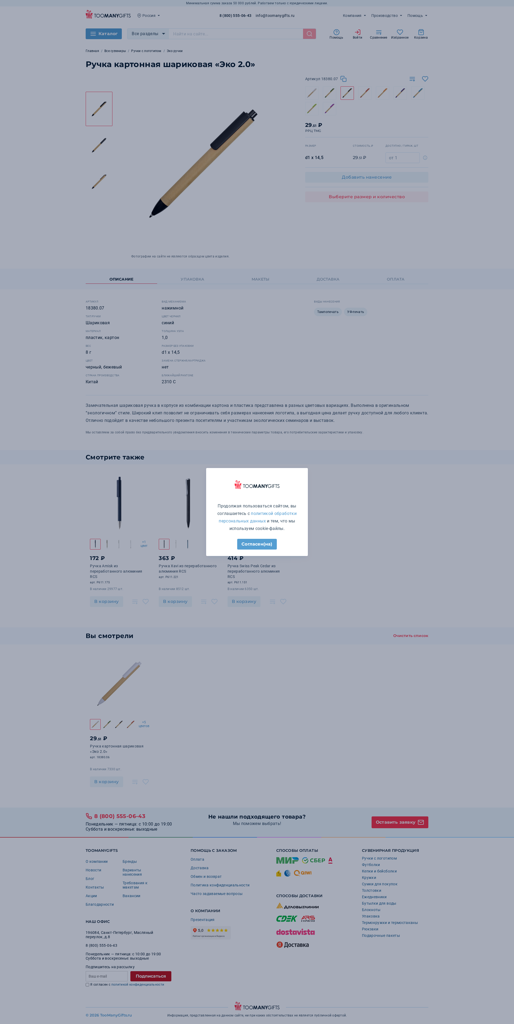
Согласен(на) (256, 544)
